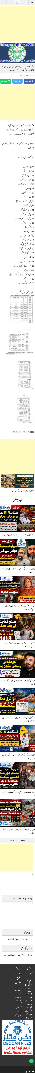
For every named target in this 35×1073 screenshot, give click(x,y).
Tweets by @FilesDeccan (17, 939)
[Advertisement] (17, 23)
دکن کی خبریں (15, 491)
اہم (26, 491)
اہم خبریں (22, 491)
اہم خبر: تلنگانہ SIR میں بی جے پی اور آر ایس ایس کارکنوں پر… (18, 535)
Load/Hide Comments (17, 840)
